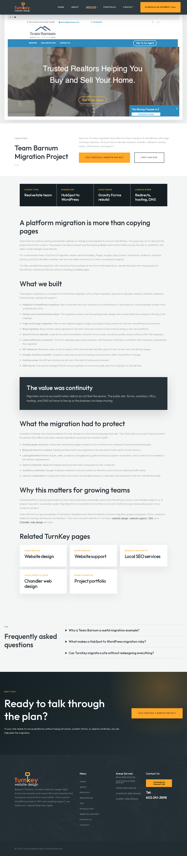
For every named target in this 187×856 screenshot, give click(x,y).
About (75, 7)
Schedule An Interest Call (160, 7)
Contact (128, 7)
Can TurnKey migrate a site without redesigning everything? (111, 653)
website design (120, 518)
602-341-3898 (156, 797)
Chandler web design (31, 522)
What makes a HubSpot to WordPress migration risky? (107, 641)
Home (61, 7)
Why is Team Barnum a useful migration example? (104, 630)
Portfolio (110, 7)
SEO (150, 518)
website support (138, 518)
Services (91, 7)
